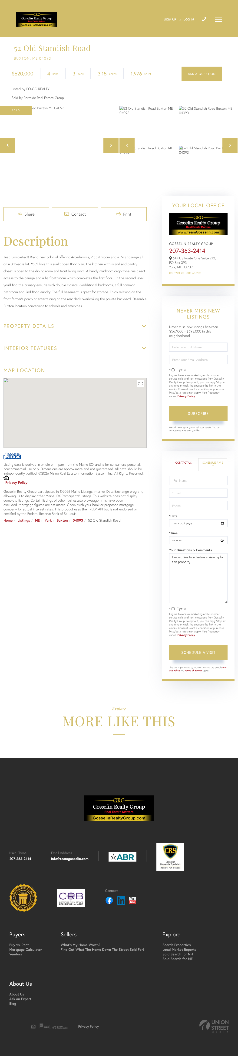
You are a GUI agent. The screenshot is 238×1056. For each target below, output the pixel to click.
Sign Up (170, 19)
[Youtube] (132, 901)
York (48, 520)
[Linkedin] (121, 901)
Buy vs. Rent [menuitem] (19, 945)
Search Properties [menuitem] (176, 945)
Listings (24, 520)
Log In (189, 19)
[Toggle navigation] (218, 19)
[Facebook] (109, 901)
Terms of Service (193, 670)
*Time (173, 533)
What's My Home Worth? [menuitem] (80, 945)
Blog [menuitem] (12, 1004)
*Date (173, 516)
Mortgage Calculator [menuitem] (25, 949)
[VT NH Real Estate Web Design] (214, 1026)
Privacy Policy (16, 482)
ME (37, 520)
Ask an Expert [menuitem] (20, 999)
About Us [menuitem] (16, 994)
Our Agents (193, 273)
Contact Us (176, 273)
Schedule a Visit (212, 465)
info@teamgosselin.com (70, 859)
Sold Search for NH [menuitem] (177, 954)
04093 (78, 520)
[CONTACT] (202, 74)
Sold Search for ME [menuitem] (177, 959)
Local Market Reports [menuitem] (179, 949)
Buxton (62, 520)
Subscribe (198, 413)
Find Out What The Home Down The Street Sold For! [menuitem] (102, 949)
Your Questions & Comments (190, 550)
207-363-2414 (187, 251)
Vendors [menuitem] (15, 954)
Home (8, 520)
